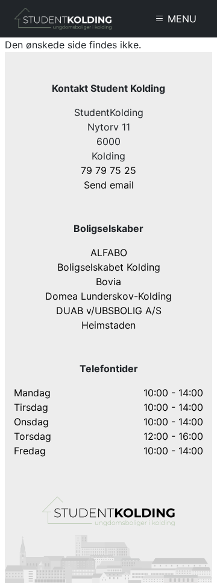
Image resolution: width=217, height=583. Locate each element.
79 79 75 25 (108, 170)
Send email (109, 185)
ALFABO (108, 252)
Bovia (108, 281)
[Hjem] (63, 19)
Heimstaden (108, 325)
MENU (181, 19)
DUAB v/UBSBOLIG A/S (109, 310)
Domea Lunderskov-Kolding (108, 296)
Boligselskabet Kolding (108, 267)
